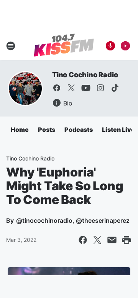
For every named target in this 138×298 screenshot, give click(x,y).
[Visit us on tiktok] (115, 87)
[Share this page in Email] (112, 240)
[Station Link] (64, 46)
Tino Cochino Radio (85, 75)
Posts (46, 129)
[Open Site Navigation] (10, 45)
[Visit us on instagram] (100, 87)
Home (20, 129)
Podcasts (78, 129)
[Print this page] (126, 240)
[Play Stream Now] (125, 45)
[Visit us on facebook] (56, 87)
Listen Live (118, 129)
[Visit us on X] (71, 87)
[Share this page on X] (97, 240)
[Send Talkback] (110, 45)
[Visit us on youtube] (85, 87)
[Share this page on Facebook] (82, 240)
